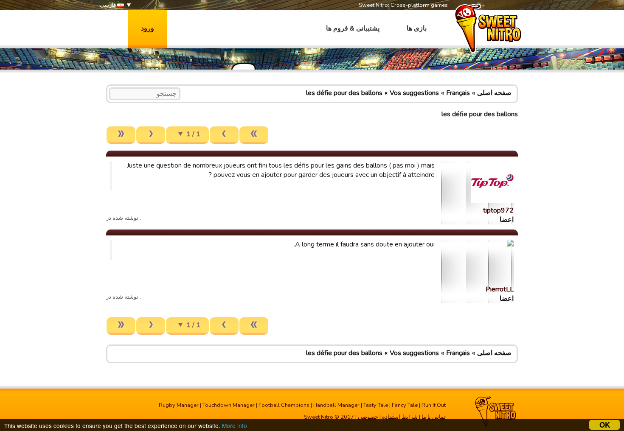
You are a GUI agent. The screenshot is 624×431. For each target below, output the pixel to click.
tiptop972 (498, 210)
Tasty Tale (375, 405)
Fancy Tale (405, 405)
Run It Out (434, 405)
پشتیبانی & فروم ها (352, 28)
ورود (147, 28)
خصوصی (368, 417)
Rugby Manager (179, 405)
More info (234, 425)
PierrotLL (500, 289)
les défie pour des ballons (344, 93)
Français (458, 93)
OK (604, 425)
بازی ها (417, 28)
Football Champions (284, 405)
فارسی (108, 5)
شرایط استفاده (400, 417)
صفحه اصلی (494, 93)
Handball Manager (336, 405)
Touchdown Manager (228, 405)
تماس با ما (434, 417)
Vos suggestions (414, 93)
